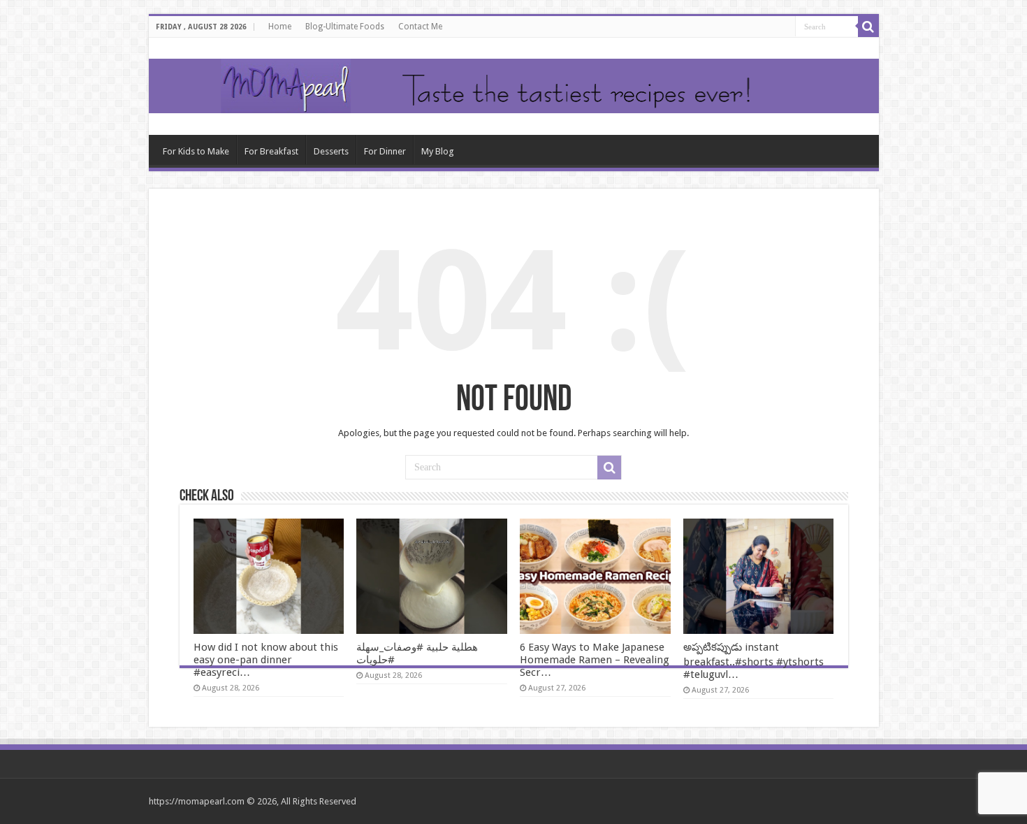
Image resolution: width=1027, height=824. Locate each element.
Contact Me (420, 26)
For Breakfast (271, 151)
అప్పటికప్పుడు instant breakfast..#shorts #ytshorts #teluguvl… (753, 661)
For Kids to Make (196, 151)
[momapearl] (514, 86)
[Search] (868, 26)
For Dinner (385, 151)
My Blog (437, 151)
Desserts (331, 151)
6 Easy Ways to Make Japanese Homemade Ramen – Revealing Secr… (594, 660)
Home (279, 26)
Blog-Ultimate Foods (344, 26)
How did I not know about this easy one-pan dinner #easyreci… (266, 660)
